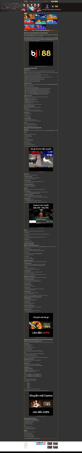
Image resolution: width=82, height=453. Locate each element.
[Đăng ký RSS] (45, 442)
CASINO (36, 1)
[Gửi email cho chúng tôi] (42, 442)
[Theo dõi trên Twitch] (43, 444)
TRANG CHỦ (31, 1)
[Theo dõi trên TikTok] (38, 442)
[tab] (25, 13)
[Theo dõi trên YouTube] (38, 444)
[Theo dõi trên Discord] (45, 444)
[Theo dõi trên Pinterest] (44, 442)
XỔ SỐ (43, 1)
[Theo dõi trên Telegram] (42, 444)
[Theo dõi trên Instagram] (37, 442)
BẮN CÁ (39, 1)
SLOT (41, 1)
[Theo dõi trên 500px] (40, 444)
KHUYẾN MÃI (46, 1)
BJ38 (26, 72)
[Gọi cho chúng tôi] (43, 442)
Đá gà (34, 1)
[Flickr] (39, 444)
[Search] (28, 1)
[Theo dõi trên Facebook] (36, 442)
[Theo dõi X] (39, 442)
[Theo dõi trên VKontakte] (41, 444)
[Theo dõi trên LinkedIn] (37, 444)
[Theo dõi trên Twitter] (41, 442)
